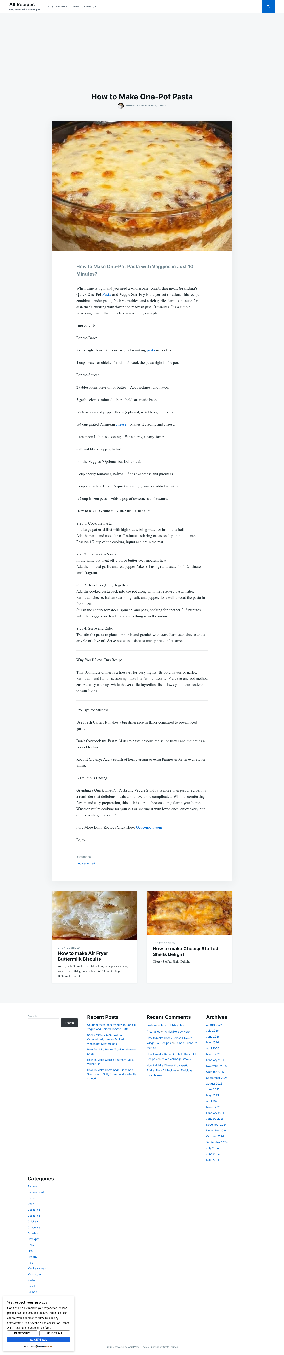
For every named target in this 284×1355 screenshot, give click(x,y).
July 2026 (212, 1030)
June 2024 (213, 1154)
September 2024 (217, 1142)
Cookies (33, 1233)
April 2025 (212, 1101)
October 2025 (215, 1071)
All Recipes (22, 4)
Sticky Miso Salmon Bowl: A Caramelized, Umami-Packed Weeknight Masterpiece (105, 1039)
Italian (31, 1262)
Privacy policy (84, 6)
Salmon (32, 1292)
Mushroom (34, 1274)
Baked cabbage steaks (176, 1059)
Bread (31, 1198)
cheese (121, 424)
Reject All (55, 1333)
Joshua (151, 1025)
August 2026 (214, 1024)
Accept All (38, 1339)
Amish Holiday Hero (172, 1025)
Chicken (33, 1221)
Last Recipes (57, 6)
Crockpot (33, 1239)
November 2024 (216, 1130)
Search (32, 1016)
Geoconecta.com (149, 827)
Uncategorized (85, 863)
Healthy (32, 1256)
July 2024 (212, 1148)
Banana (32, 1186)
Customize (22, 1333)
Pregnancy (153, 1031)
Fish (30, 1250)
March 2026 (213, 1054)
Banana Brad (36, 1192)
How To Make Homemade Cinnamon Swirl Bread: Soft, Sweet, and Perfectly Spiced (111, 1074)
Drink (31, 1245)
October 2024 (215, 1136)
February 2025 (215, 1112)
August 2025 (214, 1083)
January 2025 (215, 1118)
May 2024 (212, 1159)
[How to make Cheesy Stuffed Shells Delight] (189, 913)
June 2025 (213, 1089)
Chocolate (34, 1227)
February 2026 (215, 1060)
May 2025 (212, 1095)
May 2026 (212, 1042)
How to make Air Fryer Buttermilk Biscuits (83, 956)
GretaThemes (170, 1347)
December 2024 (216, 1124)
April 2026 (212, 1048)
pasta (151, 350)
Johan (130, 105)
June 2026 (213, 1036)
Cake (31, 1203)
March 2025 (213, 1107)
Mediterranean (37, 1268)
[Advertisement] (142, 53)
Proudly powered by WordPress (123, 1347)
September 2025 (217, 1077)
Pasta (106, 294)
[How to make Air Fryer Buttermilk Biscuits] (94, 915)
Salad (31, 1286)
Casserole (34, 1209)
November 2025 (216, 1065)
